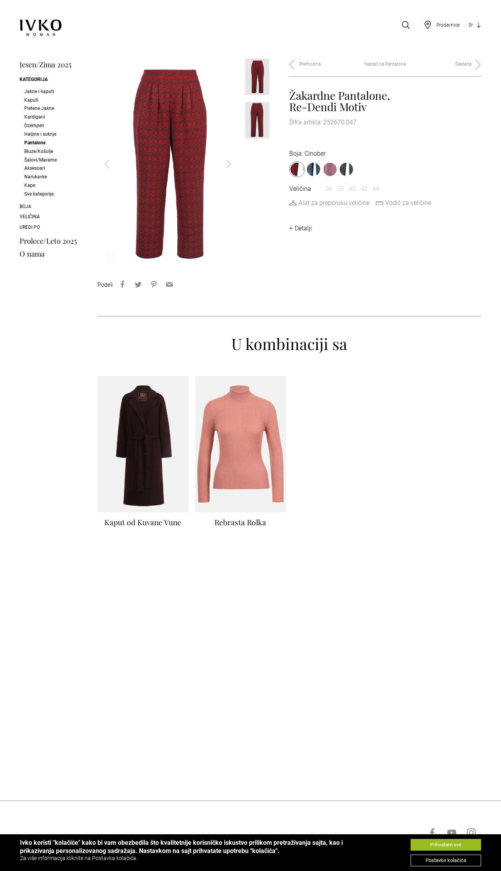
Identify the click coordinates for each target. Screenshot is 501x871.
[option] (167, 164)
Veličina (30, 216)
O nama (32, 254)
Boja (25, 206)
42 (364, 188)
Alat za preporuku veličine (334, 203)
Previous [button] (113, 163)
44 (375, 188)
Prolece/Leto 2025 (48, 241)
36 (328, 188)
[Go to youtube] (451, 832)
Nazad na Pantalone (385, 64)
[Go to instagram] (471, 832)
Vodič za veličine (408, 203)
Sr (471, 25)
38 (340, 188)
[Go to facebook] (432, 832)
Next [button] (222, 163)
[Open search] (405, 25)
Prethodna (310, 64)
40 (352, 188)
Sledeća (463, 64)
